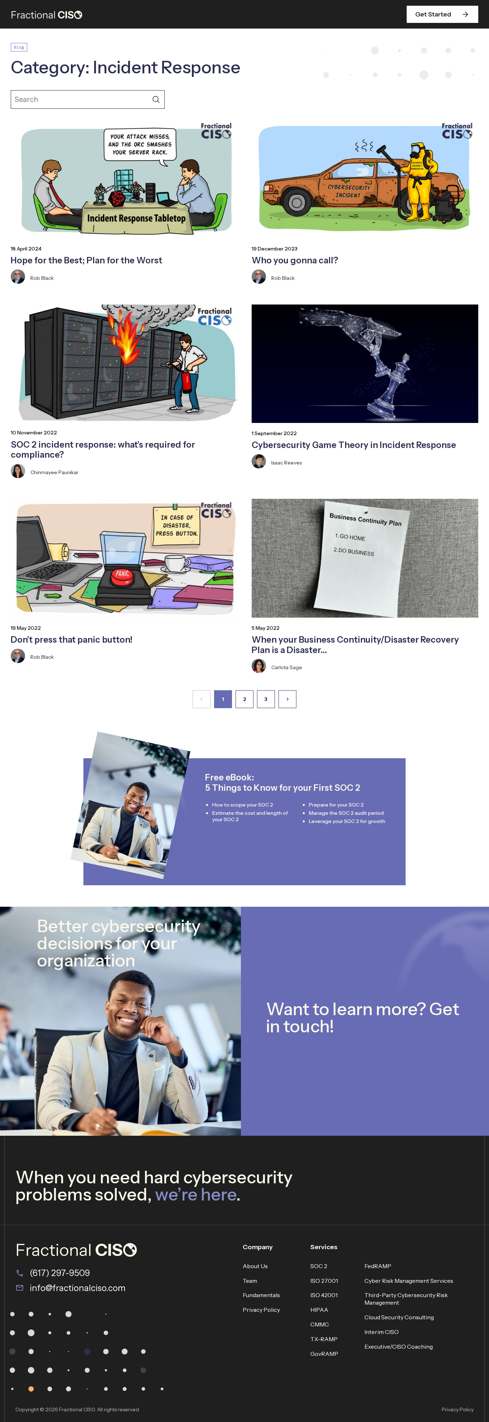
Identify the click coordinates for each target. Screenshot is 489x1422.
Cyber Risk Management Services (408, 1280)
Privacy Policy (261, 1309)
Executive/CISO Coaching (398, 1346)
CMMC (319, 1324)
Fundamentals (261, 1295)
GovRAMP (324, 1353)
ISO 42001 (324, 1295)
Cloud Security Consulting (399, 1317)
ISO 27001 (324, 1280)
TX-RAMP (324, 1339)
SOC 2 (318, 1266)
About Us (255, 1266)
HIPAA (319, 1309)
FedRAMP (377, 1266)
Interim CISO (381, 1331)
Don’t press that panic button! (71, 639)
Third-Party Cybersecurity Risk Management (406, 1298)
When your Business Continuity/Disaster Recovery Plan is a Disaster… (355, 644)
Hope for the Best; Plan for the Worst (86, 260)
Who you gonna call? (295, 260)
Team (250, 1280)
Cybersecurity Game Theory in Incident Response (354, 445)
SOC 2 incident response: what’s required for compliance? (103, 449)
